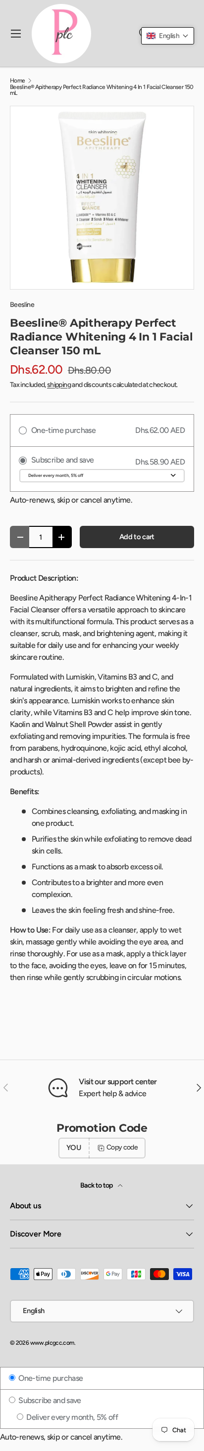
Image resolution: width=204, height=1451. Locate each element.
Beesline (22, 304)
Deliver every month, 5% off (71, 1417)
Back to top (97, 1185)
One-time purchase (50, 1378)
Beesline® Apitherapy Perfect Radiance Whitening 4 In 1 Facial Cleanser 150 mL (102, 90)
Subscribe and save (49, 1400)
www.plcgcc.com (52, 1342)
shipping (59, 385)
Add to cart (136, 536)
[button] (168, 36)
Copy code (122, 1147)
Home (17, 81)
